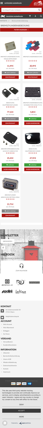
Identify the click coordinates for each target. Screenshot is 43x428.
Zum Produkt (10, 77)
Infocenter (6, 353)
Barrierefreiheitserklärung (11, 356)
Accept (21, 411)
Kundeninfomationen (9, 345)
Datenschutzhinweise (10, 365)
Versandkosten (8, 342)
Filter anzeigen (20, 30)
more (21, 417)
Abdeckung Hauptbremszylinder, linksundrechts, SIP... (10, 103)
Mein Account (7, 324)
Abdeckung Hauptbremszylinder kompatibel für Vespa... (33, 150)
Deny (21, 404)
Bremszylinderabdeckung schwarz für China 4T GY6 (32, 103)
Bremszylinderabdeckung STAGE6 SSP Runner (10, 57)
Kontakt (5, 369)
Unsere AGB (7, 359)
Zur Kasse (6, 334)
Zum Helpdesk (21, 271)
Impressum (6, 372)
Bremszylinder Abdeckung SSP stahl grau (10, 196)
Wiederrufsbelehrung (10, 362)
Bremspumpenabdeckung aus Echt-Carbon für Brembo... (10, 150)
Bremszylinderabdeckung (32, 56)
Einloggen (6, 331)
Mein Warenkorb (8, 327)
